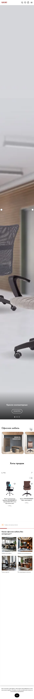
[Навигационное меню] (31, 2)
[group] (13, 443)
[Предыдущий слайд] (1, 210)
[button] (22, 2)
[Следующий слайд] (33, 210)
